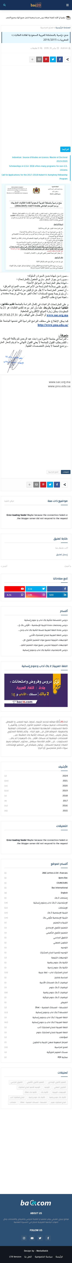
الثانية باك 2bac (31, 1092)
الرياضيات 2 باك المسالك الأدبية (36, 983)
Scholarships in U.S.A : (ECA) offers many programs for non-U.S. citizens (38, 168)
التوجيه (36, 948)
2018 (36, 796)
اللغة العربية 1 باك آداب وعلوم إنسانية (36, 1017)
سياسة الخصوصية (44, 1257)
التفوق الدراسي (36, 938)
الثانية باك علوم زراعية (36, 968)
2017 (36, 801)
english (36, 893)
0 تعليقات (34, 48)
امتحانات (13, 1102)
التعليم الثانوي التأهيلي (36, 933)
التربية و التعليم (36, 923)
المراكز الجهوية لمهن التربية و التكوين (36, 1042)
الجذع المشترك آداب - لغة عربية (36, 972)
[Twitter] (53, 59)
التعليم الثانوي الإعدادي (36, 928)
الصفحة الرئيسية (62, 27)
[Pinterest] (46, 59)
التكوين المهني (36, 943)
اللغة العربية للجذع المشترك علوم (36, 1032)
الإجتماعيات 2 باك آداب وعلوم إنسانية (36, 903)
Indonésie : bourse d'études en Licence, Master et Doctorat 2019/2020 (39, 159)
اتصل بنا (28, 1257)
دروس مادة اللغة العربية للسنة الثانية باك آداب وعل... (43, 630)
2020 (36, 786)
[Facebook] (60, 59)
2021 (36, 781)
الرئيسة (59, 1257)
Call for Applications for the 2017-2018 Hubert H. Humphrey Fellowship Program (34, 177)
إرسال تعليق (62, 554)
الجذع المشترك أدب (17, 1097)
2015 (36, 811)
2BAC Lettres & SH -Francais (36, 873)
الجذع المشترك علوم (58, 1102)
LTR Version (15, 1257)
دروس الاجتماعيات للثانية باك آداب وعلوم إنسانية (45, 650)
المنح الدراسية (46, 27)
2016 (36, 806)
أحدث (66, 566)
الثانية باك (44, 1092)
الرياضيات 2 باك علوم (36, 987)
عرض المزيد (9, 501)
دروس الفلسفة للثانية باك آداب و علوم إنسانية (46, 620)
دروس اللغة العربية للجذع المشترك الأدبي (48, 635)
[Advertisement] (36, 106)
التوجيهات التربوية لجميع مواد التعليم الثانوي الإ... (45, 640)
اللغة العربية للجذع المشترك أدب (36, 1027)
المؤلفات (36, 1037)
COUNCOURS (36, 883)
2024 (36, 776)
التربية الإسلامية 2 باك (36, 913)
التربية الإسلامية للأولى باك (36, 918)
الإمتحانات (36, 908)
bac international (36, 888)
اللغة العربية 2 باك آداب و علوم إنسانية (36, 1022)
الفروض (36, 1002)
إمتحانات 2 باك (36, 898)
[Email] (39, 59)
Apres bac (36, 878)
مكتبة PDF (36, 1057)
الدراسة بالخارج (36, 977)
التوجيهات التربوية (36, 958)
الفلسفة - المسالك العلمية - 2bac (36, 1007)
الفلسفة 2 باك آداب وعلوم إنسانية (36, 1012)
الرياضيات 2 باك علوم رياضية (36, 992)
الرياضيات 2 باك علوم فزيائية (36, 997)
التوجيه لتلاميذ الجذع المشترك (36, 953)
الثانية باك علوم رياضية (36, 963)
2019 (36, 791)
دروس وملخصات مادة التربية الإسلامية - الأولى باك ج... (42, 625)
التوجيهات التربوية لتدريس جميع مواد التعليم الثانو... (44, 645)
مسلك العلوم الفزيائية (36, 1052)
